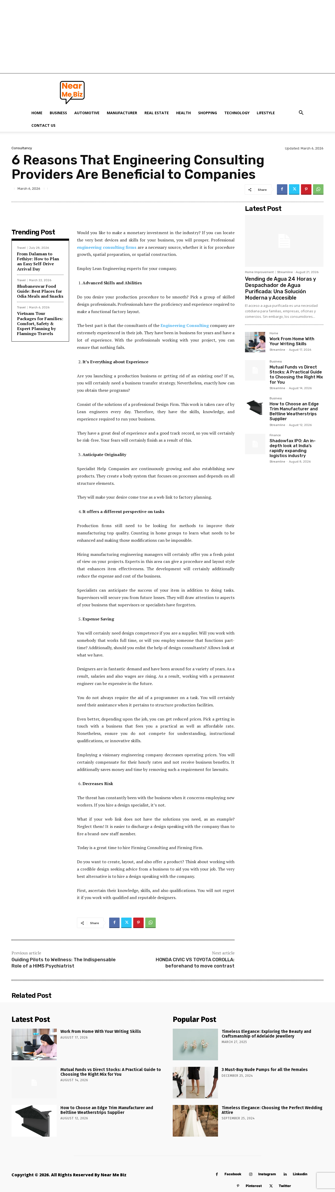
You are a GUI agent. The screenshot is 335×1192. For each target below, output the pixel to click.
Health (183, 112)
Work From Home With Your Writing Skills (292, 341)
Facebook (233, 1174)
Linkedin (300, 1174)
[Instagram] (250, 1174)
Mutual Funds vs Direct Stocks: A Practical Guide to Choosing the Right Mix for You (296, 375)
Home (36, 112)
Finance (275, 435)
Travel (21, 247)
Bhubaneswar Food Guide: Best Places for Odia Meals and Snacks (40, 291)
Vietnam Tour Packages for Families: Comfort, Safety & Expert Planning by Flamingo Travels (40, 323)
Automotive (86, 112)
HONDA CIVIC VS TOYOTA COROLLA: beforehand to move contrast (195, 963)
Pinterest (254, 1186)
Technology (236, 112)
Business (58, 112)
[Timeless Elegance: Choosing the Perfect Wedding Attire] (195, 1121)
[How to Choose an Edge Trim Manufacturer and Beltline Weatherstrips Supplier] (255, 407)
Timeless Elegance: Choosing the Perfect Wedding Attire (272, 1110)
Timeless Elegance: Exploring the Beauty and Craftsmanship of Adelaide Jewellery (266, 1034)
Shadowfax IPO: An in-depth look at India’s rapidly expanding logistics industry (293, 448)
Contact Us (43, 125)
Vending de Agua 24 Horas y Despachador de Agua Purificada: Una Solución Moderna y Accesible (280, 288)
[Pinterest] (306, 189)
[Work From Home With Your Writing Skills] (255, 342)
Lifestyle (266, 112)
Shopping (207, 112)
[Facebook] (282, 189)
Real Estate (156, 112)
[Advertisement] (167, 36)
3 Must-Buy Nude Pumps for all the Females (265, 1069)
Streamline (285, 272)
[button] (301, 113)
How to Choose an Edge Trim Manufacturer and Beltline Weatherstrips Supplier (294, 411)
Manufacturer (122, 112)
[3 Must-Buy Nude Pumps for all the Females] (195, 1082)
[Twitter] (294, 189)
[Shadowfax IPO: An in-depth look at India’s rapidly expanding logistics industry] (255, 444)
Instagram (267, 1174)
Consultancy (22, 148)
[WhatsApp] (318, 189)
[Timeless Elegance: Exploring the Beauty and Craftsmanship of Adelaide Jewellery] (195, 1044)
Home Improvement (259, 272)
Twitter (285, 1186)
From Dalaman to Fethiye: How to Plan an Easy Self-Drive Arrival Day (38, 261)
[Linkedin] (285, 1174)
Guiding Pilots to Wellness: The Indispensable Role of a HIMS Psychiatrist (64, 963)
